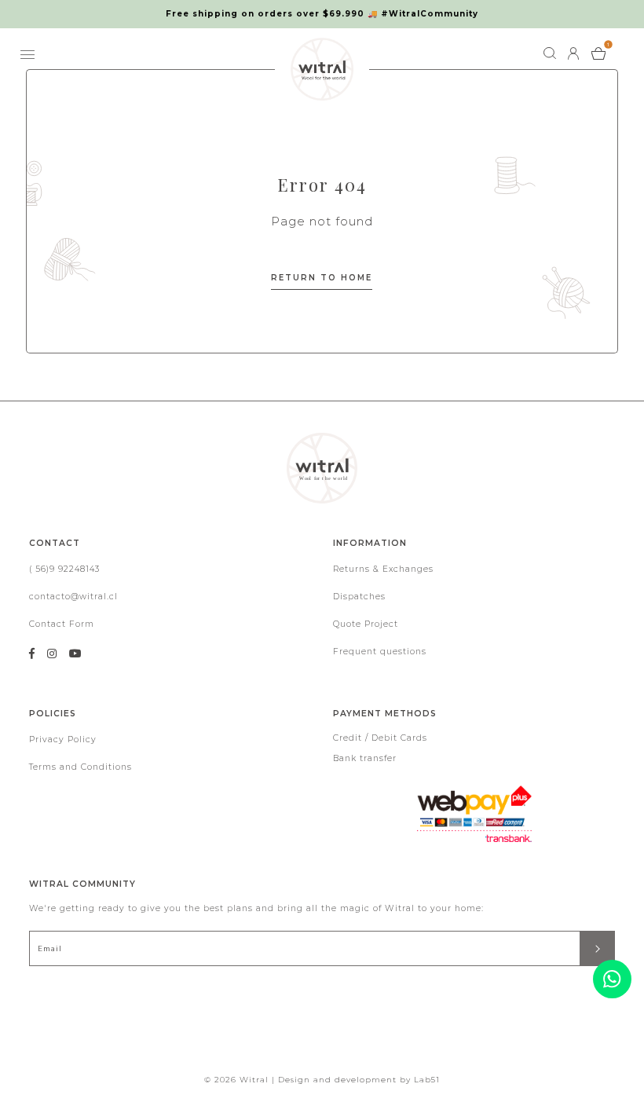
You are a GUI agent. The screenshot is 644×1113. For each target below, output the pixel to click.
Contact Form (61, 624)
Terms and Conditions (80, 767)
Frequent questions (379, 651)
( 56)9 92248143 (64, 569)
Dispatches (359, 596)
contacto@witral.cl (73, 596)
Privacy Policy (63, 739)
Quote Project (365, 624)
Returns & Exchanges (383, 569)
